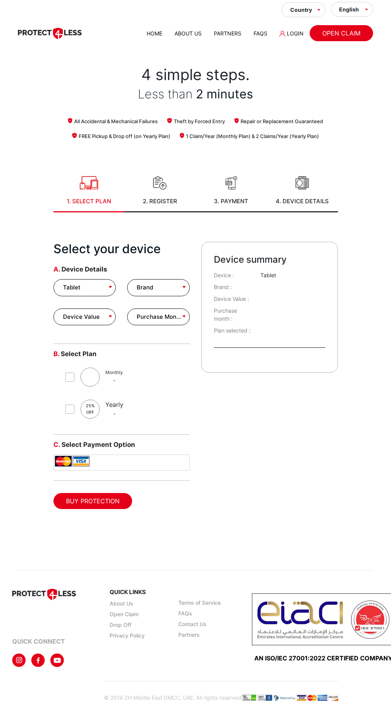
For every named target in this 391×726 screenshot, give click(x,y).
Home (154, 33)
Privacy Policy (127, 635)
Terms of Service (199, 602)
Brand (145, 287)
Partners (227, 33)
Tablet (72, 287)
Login (294, 33)
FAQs (260, 33)
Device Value (81, 316)
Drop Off (120, 625)
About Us (188, 33)
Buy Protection (93, 501)
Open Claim (341, 33)
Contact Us (192, 624)
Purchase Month (159, 316)
